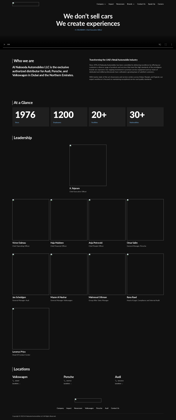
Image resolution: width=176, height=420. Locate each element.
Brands (129, 4)
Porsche (99, 408)
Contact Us (141, 4)
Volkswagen (89, 408)
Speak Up (151, 4)
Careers (161, 4)
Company (100, 4)
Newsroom (120, 4)
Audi (106, 408)
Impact (111, 4)
